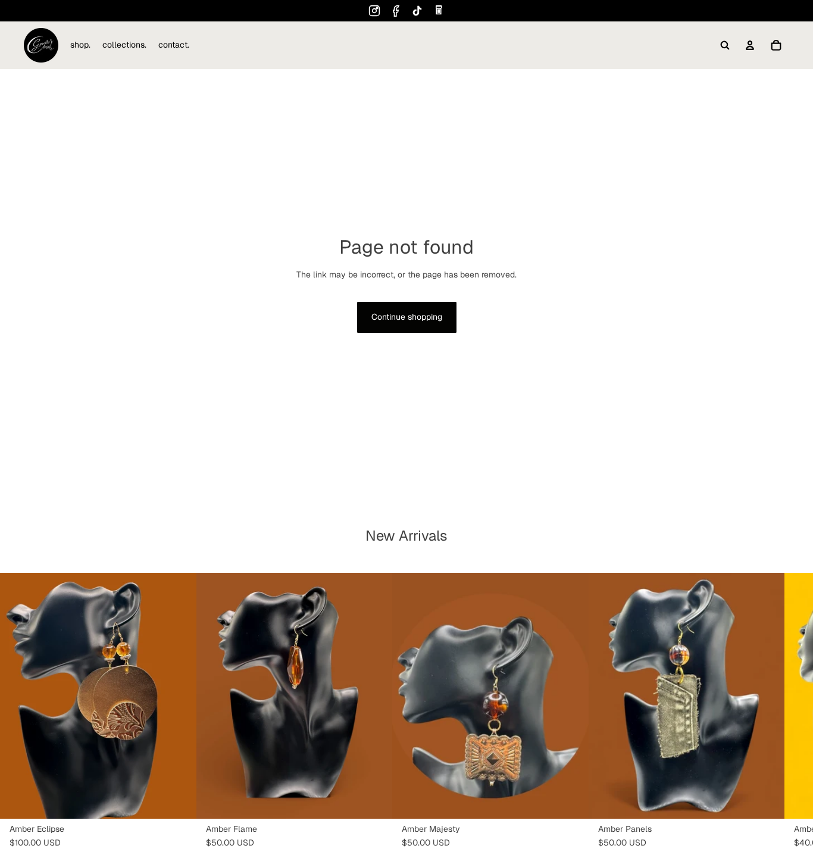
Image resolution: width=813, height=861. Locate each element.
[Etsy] (439, 11)
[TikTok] (417, 11)
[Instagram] (374, 11)
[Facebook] (396, 11)
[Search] (725, 45)
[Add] (178, 799)
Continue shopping (406, 316)
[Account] (750, 45)
